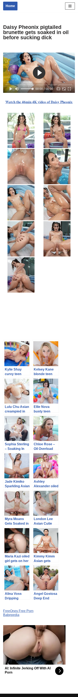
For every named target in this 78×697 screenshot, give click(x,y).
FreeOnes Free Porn (18, 611)
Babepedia (11, 615)
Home (10, 6)
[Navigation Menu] (70, 6)
